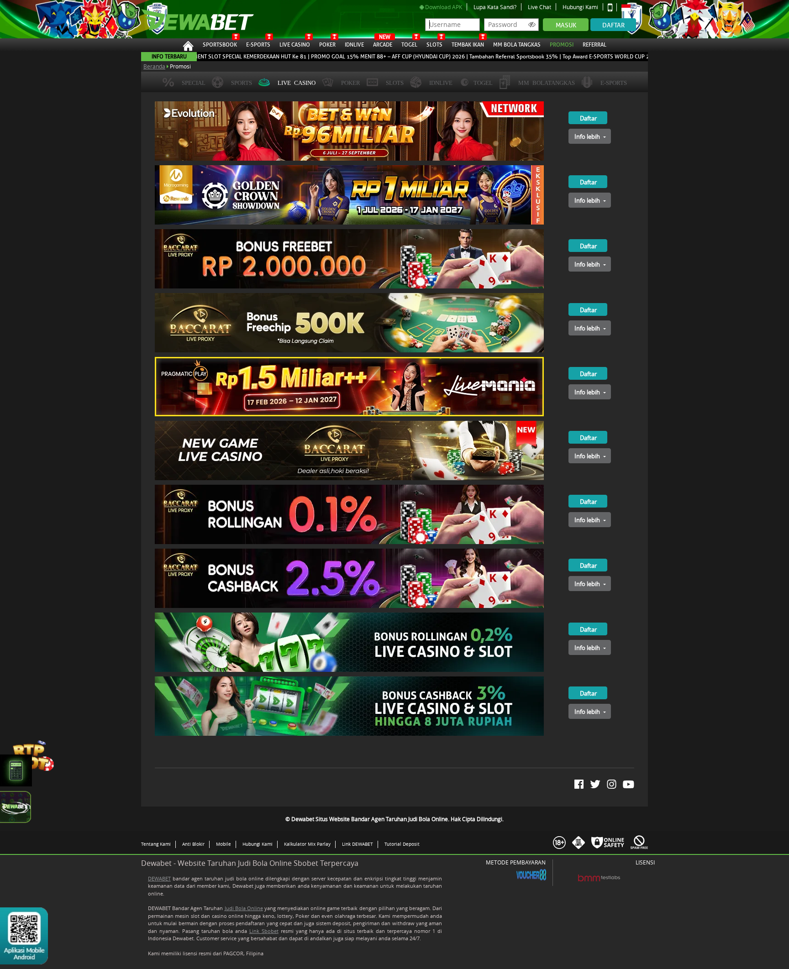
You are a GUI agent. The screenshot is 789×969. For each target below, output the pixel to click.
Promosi (561, 44)
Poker (327, 44)
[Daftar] (578, 105)
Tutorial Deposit (402, 844)
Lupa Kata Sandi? (494, 6)
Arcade (382, 43)
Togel (409, 44)
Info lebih (587, 136)
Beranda (154, 66)
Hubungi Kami (580, 6)
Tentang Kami (156, 844)
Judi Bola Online (244, 908)
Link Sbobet (264, 930)
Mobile (223, 844)
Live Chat (539, 6)
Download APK (443, 6)
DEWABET (159, 878)
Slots (434, 44)
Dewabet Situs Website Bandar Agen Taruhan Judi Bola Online (193, 19)
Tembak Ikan (468, 44)
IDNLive (354, 44)
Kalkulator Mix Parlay (307, 844)
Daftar (613, 25)
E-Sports (258, 44)
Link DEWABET (357, 844)
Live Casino (294, 44)
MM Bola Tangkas (517, 44)
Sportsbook (220, 44)
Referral (594, 44)
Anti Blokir (193, 844)
